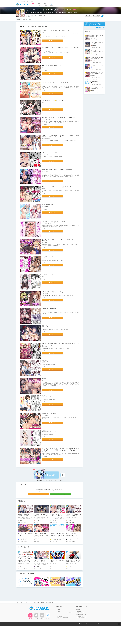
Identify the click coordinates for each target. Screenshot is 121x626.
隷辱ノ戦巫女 (45, 326)
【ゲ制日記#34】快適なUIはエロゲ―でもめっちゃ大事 (41, 515)
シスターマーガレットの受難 (49, 308)
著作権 (78, 609)
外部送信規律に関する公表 (82, 616)
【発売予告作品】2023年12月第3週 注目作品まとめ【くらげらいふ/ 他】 (57, 535)
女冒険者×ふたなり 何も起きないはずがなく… (53, 292)
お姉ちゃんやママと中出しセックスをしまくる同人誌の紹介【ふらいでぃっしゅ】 (57, 516)
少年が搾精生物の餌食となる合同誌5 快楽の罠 (53, 222)
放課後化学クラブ (46, 361)
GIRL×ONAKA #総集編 (47, 204)
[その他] (104, 16)
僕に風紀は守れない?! (47, 396)
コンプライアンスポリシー (82, 617)
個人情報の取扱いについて (82, 614)
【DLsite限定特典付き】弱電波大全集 (51, 65)
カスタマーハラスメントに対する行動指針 (65, 612)
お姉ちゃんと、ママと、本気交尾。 (51, 153)
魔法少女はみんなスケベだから (49, 431)
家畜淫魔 (44, 378)
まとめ (26, 602)
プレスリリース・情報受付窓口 (62, 617)
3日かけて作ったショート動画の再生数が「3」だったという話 (73, 561)
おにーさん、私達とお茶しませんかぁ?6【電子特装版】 (56, 83)
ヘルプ (58, 614)
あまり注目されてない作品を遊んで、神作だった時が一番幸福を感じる (25, 561)
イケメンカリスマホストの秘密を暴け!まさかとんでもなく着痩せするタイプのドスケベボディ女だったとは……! (60, 136)
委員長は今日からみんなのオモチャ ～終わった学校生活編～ (57, 169)
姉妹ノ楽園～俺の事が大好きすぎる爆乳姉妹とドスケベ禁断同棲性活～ (60, 118)
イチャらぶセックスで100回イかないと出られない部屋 (55, 30)
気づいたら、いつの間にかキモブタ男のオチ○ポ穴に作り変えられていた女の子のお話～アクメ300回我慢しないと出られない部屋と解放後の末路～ (60, 450)
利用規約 (58, 611)
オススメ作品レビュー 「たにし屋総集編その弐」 (73, 534)
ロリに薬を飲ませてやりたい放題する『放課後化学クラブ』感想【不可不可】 (73, 516)
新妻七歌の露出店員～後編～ (49, 413)
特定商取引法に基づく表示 (82, 612)
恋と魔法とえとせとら (47, 274)
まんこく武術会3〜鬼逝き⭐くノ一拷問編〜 (53, 100)
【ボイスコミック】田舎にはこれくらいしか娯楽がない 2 (56, 187)
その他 (75, 12)
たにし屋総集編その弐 (47, 257)
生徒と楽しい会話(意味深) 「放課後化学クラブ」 (24, 515)
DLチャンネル (22, 4)
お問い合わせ (59, 616)
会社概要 (58, 609)
